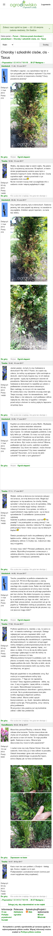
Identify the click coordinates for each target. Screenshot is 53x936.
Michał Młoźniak (41, 916)
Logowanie (45, 4)
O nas (3, 912)
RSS (30, 912)
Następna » (40, 62)
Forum (15, 36)
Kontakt (4, 920)
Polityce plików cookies (31, 932)
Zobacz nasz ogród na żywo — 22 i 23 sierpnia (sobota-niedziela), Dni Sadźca (23, 29)
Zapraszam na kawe (18, 857)
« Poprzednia (6, 62)
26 (31, 62)
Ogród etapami (24, 157)
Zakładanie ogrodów (18, 913)
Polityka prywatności (6, 916)
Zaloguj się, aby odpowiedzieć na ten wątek (26, 904)
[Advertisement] (26, 17)
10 (27, 62)
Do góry (4, 157)
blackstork (5, 66)
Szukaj (45, 45)
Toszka (4, 161)
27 (34, 62)
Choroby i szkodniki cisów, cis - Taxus (30, 38)
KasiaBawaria (7, 724)
